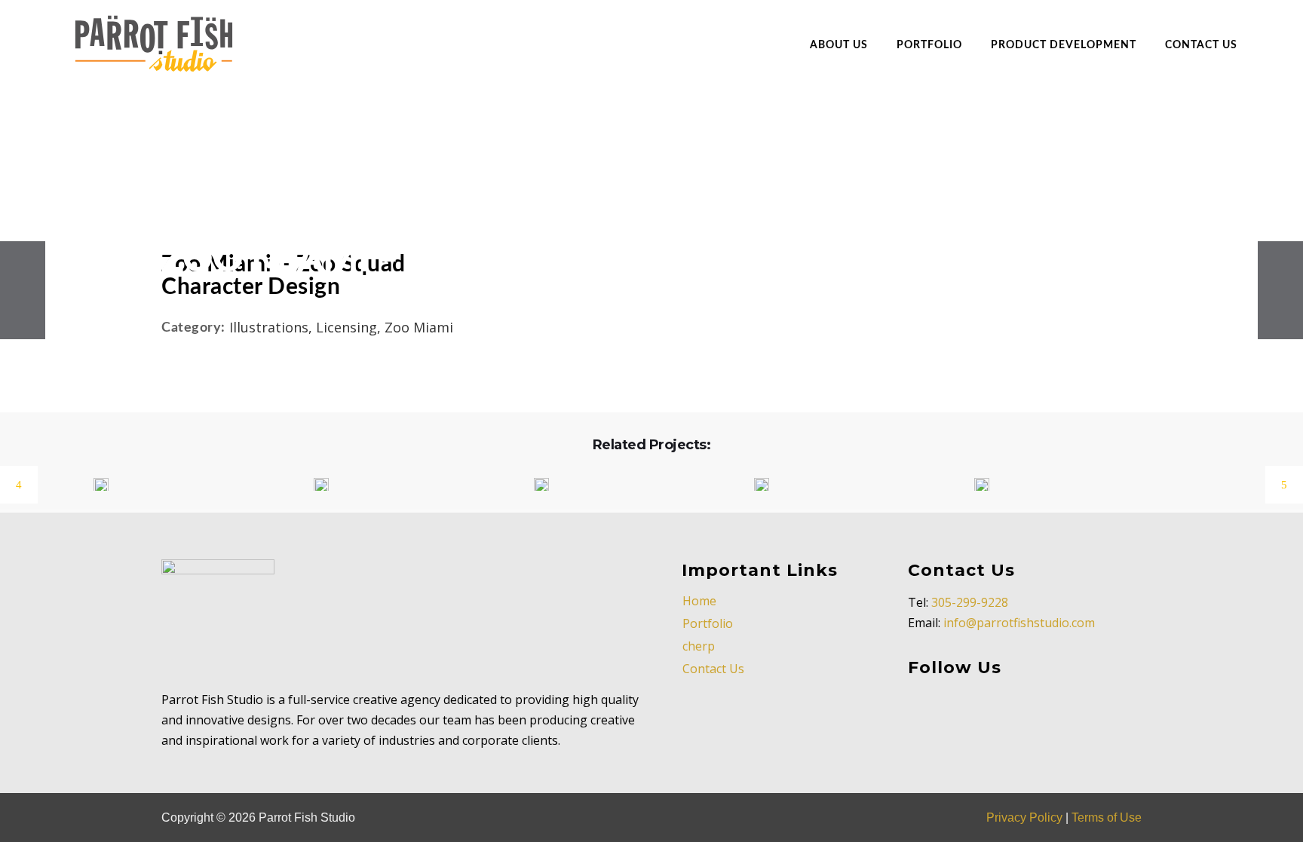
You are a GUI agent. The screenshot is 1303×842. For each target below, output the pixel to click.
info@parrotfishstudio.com (1019, 622)
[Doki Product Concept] (532, 485)
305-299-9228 (969, 602)
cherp (698, 646)
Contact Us (713, 668)
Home (699, 600)
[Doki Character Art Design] (312, 485)
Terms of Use (1107, 817)
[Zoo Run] (972, 485)
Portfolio (707, 623)
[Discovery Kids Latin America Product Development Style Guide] (92, 485)
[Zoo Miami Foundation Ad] (752, 485)
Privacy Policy (1024, 817)
